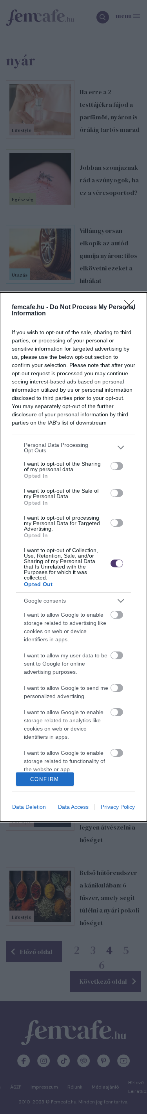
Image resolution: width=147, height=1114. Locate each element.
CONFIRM (44, 779)
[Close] (131, 307)
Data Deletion (29, 807)
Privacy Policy (118, 807)
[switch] (117, 466)
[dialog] (73, 557)
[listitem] (73, 447)
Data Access (73, 807)
